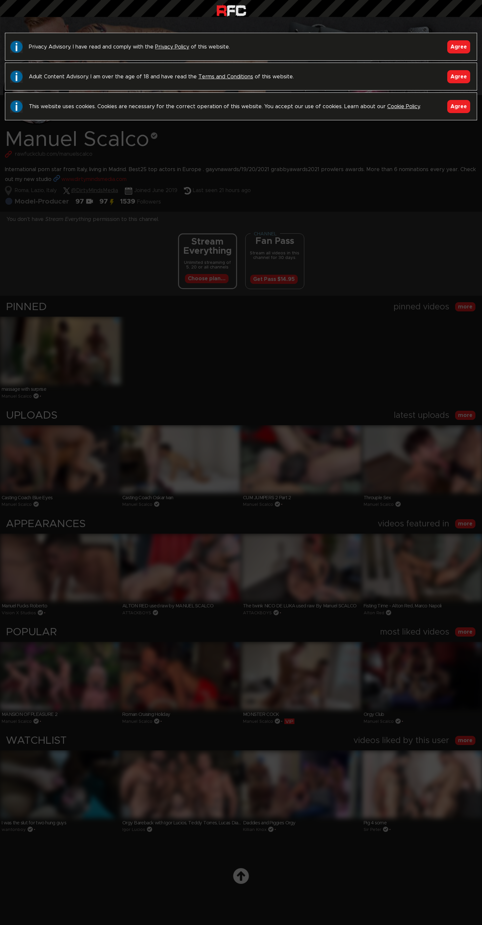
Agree (459, 46)
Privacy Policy (172, 46)
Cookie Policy (403, 106)
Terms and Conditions (225, 76)
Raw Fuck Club (231, 10)
